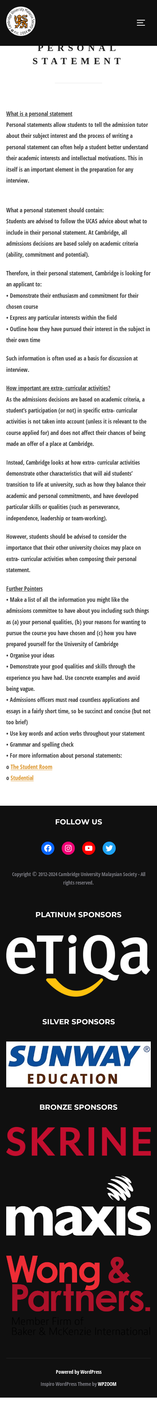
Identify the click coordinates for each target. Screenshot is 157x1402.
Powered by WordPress (79, 1371)
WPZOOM (107, 1383)
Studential (22, 778)
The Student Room (31, 767)
